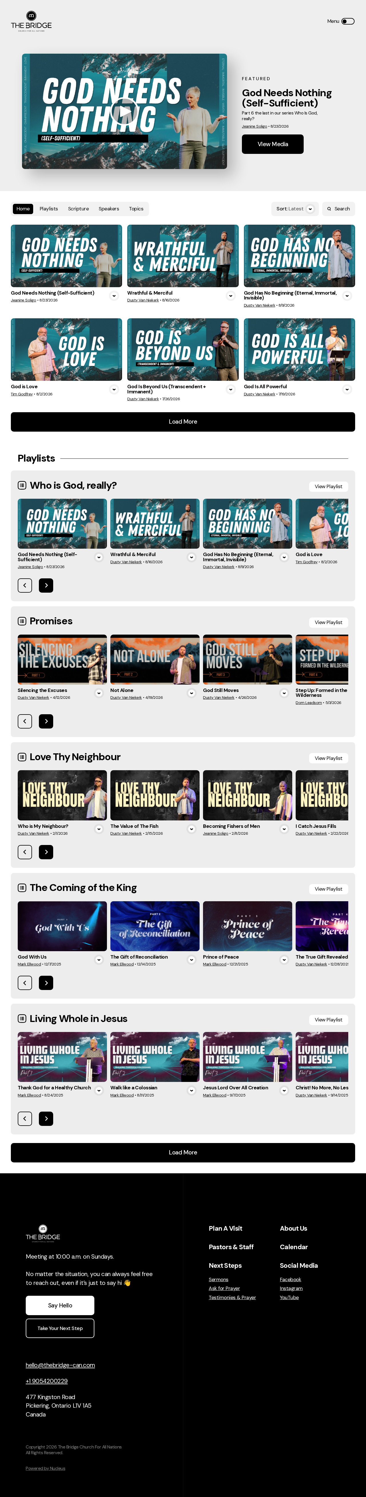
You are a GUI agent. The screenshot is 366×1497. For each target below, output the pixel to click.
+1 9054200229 (47, 1381)
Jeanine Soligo (254, 126)
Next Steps (225, 1265)
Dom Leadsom (309, 702)
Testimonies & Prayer (232, 1298)
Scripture (78, 209)
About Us (293, 1228)
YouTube (289, 1298)
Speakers (109, 209)
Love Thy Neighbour (75, 756)
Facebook (290, 1280)
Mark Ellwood (29, 964)
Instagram (291, 1288)
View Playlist (329, 486)
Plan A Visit (225, 1228)
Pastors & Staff (231, 1247)
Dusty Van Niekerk (143, 300)
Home (23, 209)
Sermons (218, 1280)
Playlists (49, 209)
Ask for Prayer (224, 1288)
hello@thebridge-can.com (60, 1365)
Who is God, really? (73, 485)
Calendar (294, 1247)
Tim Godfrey (22, 394)
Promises (51, 620)
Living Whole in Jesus (79, 1018)
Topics (136, 209)
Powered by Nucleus (45, 1468)
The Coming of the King (83, 887)
